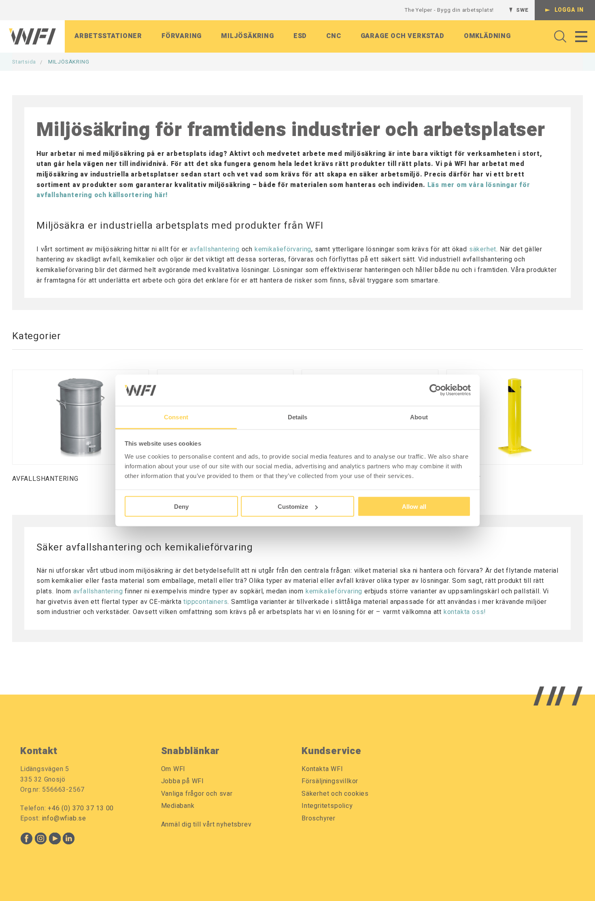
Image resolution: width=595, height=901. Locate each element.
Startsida (24, 62)
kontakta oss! (465, 612)
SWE (522, 10)
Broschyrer (319, 818)
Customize (293, 506)
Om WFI (173, 769)
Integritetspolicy (327, 806)
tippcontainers (205, 602)
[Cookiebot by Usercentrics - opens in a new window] (435, 390)
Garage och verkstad (402, 36)
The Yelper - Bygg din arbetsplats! (449, 10)
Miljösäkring (247, 36)
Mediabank (178, 806)
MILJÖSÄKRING (68, 62)
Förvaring (182, 36)
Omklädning (487, 36)
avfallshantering (215, 249)
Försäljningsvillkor (330, 781)
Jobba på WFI (182, 781)
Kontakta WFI (322, 769)
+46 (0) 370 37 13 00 (81, 808)
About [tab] (419, 416)
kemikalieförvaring (283, 249)
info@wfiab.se (64, 818)
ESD (300, 36)
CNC (333, 36)
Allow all (414, 506)
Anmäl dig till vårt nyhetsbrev (206, 824)
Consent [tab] (176, 416)
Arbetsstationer (108, 36)
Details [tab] (298, 416)
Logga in (569, 10)
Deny (181, 506)
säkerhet (482, 249)
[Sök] (558, 36)
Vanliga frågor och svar (197, 794)
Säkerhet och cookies (335, 794)
